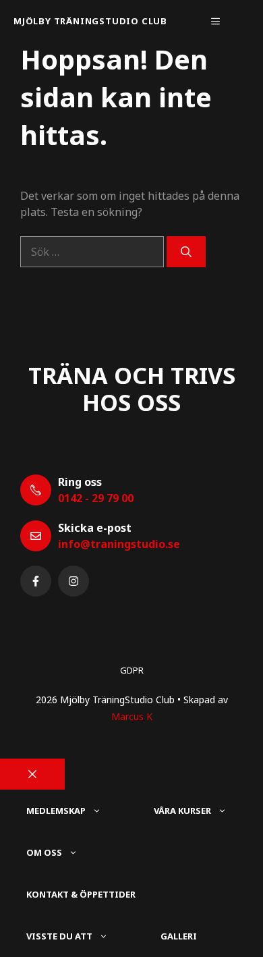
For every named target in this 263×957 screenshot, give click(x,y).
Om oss (44, 852)
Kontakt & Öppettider (81, 894)
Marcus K (131, 716)
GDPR (132, 670)
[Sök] (186, 251)
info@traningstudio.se (119, 544)
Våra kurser (182, 810)
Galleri (178, 936)
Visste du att (59, 936)
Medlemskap (56, 810)
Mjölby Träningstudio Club (90, 21)
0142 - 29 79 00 (96, 498)
